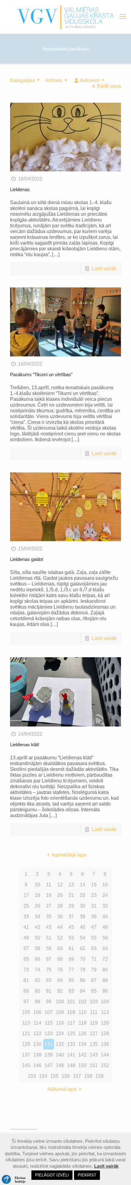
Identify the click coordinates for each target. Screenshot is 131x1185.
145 (26, 1065)
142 (82, 1054)
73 (26, 969)
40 (105, 916)
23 (94, 895)
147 (48, 1065)
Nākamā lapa (62, 1089)
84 (60, 980)
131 (48, 1044)
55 (94, 937)
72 (105, 959)
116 (60, 1022)
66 (37, 959)
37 (71, 916)
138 (37, 1054)
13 (71, 884)
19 (48, 895)
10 (37, 884)
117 (71, 1022)
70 (82, 959)
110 (83, 1012)
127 (94, 1033)
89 (26, 991)
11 (48, 884)
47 (94, 927)
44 (60, 927)
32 (105, 905)
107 (48, 1012)
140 (60, 1054)
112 (105, 1012)
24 (105, 895)
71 (94, 959)
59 (48, 948)
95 (94, 991)
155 (54, 1076)
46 (82, 927)
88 (105, 980)
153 (32, 1076)
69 (71, 959)
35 (48, 916)
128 (105, 1033)
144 (105, 1054)
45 (71, 927)
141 (71, 1054)
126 (82, 1033)
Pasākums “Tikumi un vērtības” (41, 374)
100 (60, 1001)
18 (37, 895)
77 (71, 969)
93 (71, 991)
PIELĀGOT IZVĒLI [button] (52, 1175)
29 (71, 905)
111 (93, 1012)
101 (71, 1001)
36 (60, 916)
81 (26, 980)
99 (48, 1001)
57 (26, 948)
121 (26, 1033)
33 (26, 916)
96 (105, 991)
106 (37, 1012)
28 (60, 905)
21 (71, 895)
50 (37, 937)
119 (94, 1022)
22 (82, 895)
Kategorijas (22, 80)
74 (37, 969)
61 (71, 948)
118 (83, 1022)
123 (48, 1033)
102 (82, 1001)
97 (26, 1001)
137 (26, 1054)
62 (82, 948)
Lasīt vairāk (104, 268)
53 (71, 937)
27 (48, 905)
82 (37, 980)
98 (37, 1001)
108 (60, 1012)
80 (105, 969)
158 (88, 1076)
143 (94, 1054)
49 (26, 937)
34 (37, 916)
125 (71, 1033)
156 (66, 1076)
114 (37, 1022)
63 (94, 948)
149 (71, 1065)
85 (71, 980)
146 (37, 1065)
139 (48, 1054)
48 (105, 927)
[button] (15, 1179)
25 (26, 905)
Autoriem (89, 80)
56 (105, 937)
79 (94, 969)
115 (49, 1022)
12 (60, 884)
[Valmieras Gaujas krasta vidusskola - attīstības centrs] (65, 16)
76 (60, 969)
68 (60, 959)
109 (71, 1012)
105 (26, 1012)
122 (37, 1033)
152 (105, 1065)
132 (60, 1044)
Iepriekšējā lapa (69, 854)
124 (60, 1033)
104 (105, 1001)
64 (105, 948)
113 (26, 1022)
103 (94, 1001)
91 (48, 991)
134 (82, 1044)
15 (94, 884)
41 (26, 927)
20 (60, 895)
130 (37, 1044)
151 (94, 1065)
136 (105, 1044)
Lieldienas (20, 189)
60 (60, 948)
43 (48, 927)
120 (105, 1022)
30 (82, 905)
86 (82, 980)
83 (48, 980)
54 (82, 937)
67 (48, 959)
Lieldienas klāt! (24, 744)
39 (94, 916)
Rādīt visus (109, 86)
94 (82, 991)
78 (82, 969)
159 (99, 1076)
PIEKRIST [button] (87, 1175)
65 (26, 959)
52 (60, 937)
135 (94, 1044)
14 (82, 884)
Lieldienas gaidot (26, 559)
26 (37, 905)
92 (60, 991)
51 (48, 937)
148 (60, 1065)
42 (37, 927)
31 (94, 905)
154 (43, 1076)
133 (71, 1044)
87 (94, 980)
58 (37, 948)
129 (26, 1044)
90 (37, 991)
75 (48, 969)
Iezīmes (53, 80)
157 (77, 1076)
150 (82, 1065)
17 (26, 895)
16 (105, 884)
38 (82, 916)
